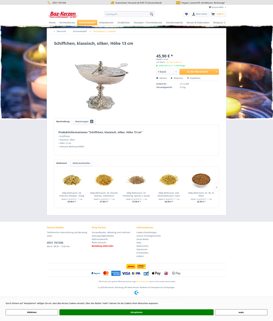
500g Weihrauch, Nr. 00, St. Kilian (201, 194)
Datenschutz (142, 246)
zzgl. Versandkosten (174, 62)
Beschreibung (63, 121)
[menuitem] (129, 14)
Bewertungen (83, 121)
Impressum (141, 249)
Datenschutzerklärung (169, 303)
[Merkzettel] (186, 14)
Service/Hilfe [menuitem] (217, 7)
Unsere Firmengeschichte (148, 235)
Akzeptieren (136, 312)
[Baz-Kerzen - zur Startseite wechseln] (62, 14)
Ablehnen (32, 312)
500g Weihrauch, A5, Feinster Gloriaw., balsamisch (104, 194)
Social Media (142, 239)
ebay (138, 242)
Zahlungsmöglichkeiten (103, 235)
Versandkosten (142, 281)
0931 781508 (55, 243)
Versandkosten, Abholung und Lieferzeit (111, 232)
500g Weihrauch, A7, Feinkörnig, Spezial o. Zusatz (136, 194)
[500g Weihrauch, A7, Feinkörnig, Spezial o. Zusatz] (136, 180)
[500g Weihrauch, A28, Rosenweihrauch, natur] (169, 180)
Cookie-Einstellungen (146, 232)
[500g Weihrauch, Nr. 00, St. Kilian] (201, 180)
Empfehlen (195, 78)
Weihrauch (61, 163)
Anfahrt (140, 256)
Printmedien (142, 252)
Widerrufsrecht (99, 242)
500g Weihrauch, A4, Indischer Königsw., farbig (71, 194)
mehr (241, 312)
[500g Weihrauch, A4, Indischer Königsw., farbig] (72, 180)
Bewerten (178, 78)
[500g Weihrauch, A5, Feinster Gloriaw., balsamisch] (104, 180)
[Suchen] (152, 14)
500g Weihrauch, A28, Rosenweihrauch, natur (169, 194)
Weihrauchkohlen (81, 163)
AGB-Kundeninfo (100, 239)
